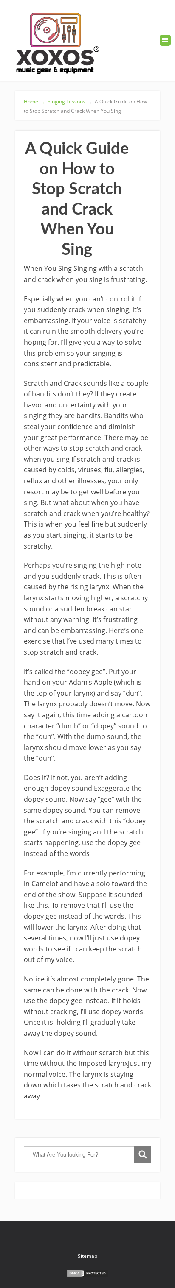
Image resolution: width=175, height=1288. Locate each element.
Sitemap (87, 1256)
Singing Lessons (66, 101)
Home (34, 101)
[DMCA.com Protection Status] (87, 1275)
